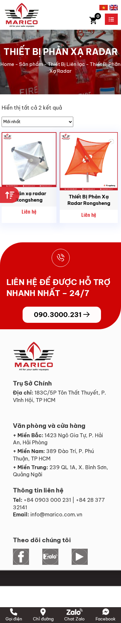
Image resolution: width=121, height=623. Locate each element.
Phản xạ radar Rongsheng (29, 196)
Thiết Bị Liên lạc (66, 64)
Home (7, 64)
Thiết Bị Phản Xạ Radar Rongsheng (88, 200)
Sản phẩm (31, 64)
